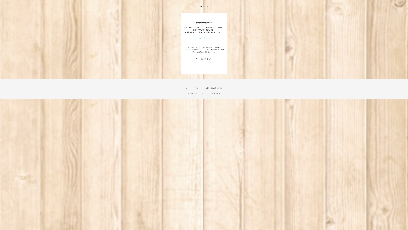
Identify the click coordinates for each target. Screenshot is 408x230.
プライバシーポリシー (193, 88)
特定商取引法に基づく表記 (213, 88)
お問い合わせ (204, 38)
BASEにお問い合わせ (204, 59)
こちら (186, 49)
